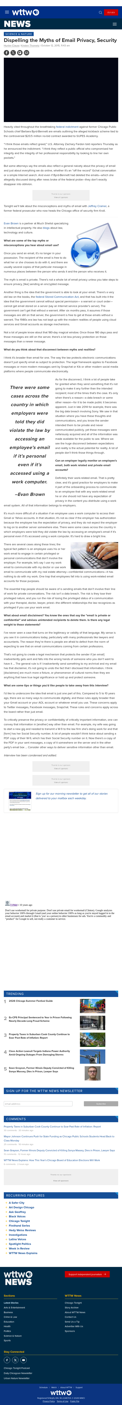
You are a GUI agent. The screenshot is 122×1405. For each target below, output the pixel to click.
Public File (74, 1401)
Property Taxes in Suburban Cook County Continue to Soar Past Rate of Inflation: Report (39, 1036)
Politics (7, 1331)
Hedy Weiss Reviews (22, 1230)
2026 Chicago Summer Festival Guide (31, 1001)
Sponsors (70, 1331)
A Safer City (16, 1203)
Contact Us (70, 1317)
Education (9, 1321)
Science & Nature (18, 34)
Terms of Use (62, 1401)
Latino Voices (17, 1239)
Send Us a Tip (72, 1321)
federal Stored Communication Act (57, 297)
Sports (7, 1340)
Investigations (18, 1235)
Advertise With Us (74, 1326)
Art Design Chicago (21, 1207)
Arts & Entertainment (14, 1307)
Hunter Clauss (11, 45)
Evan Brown (11, 223)
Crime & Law (10, 1317)
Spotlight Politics (20, 1244)
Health (7, 1326)
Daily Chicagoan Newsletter (18, 1373)
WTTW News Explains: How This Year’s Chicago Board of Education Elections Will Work (52, 1160)
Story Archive (71, 1307)
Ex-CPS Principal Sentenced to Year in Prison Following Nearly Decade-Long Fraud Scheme (40, 1019)
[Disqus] (61, 856)
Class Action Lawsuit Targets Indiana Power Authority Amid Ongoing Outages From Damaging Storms (39, 1052)
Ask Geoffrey (17, 1212)
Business (8, 1312)
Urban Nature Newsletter (17, 1378)
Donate (111, 12)
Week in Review (19, 1248)
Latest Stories (11, 1303)
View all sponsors (61, 197)
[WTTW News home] (17, 24)
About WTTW (66, 1387)
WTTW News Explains (23, 1253)
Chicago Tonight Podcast (17, 1368)
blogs (46, 228)
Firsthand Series (19, 1226)
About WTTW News (75, 1312)
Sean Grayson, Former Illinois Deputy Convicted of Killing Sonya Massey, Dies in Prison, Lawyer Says (41, 1069)
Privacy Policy (49, 1401)
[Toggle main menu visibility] (7, 12)
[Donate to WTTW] (61, 1392)
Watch (54, 1387)
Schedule (43, 1387)
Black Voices (17, 1216)
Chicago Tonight (19, 1221)
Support (79, 1387)
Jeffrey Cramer (97, 206)
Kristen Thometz (30, 45)
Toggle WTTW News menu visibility (116, 24)
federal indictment (67, 127)
